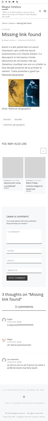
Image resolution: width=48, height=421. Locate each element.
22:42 (19, 342)
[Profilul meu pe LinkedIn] (9, 1)
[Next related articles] (43, 151)
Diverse (12, 23)
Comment (14, 232)
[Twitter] (13, 1)
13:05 (19, 362)
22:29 (19, 322)
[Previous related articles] (37, 151)
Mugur (10, 339)
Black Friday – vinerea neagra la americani (34, 186)
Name (11, 251)
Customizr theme (38, 417)
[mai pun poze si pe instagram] (2, 1)
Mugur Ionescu (10, 40)
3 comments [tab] (24, 306)
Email (11, 261)
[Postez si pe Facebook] (6, 1)
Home (4, 23)
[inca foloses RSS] (17, 1)
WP (14, 417)
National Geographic (13, 74)
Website (13, 270)
